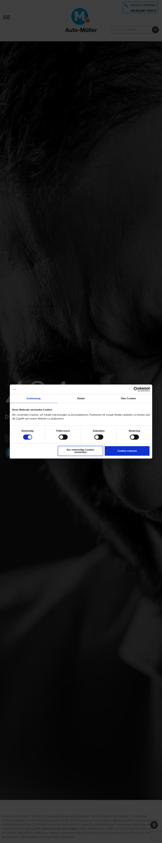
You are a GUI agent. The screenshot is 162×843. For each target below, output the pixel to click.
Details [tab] (81, 398)
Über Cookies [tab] (128, 398)
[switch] (63, 437)
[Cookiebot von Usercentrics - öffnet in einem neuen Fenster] (136, 389)
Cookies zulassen (127, 450)
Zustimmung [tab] (34, 398)
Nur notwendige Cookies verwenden (80, 450)
